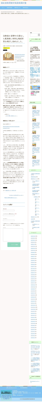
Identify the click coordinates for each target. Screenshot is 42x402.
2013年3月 (33, 333)
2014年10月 (33, 309)
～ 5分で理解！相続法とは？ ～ (11, 115)
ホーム (3, 7)
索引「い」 (37, 201)
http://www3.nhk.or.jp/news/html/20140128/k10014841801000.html (20, 56)
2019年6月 (33, 258)
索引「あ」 (37, 198)
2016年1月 (33, 282)
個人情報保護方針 (23, 387)
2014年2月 (33, 315)
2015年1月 (33, 303)
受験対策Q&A (25, 7)
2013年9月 (33, 325)
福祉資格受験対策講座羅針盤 (13, 3)
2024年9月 (33, 238)
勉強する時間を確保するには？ (11, 197)
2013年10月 (33, 323)
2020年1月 (33, 244)
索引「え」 (37, 207)
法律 (15, 190)
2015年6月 (33, 295)
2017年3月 (33, 268)
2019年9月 (33, 252)
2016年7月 (33, 272)
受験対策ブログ (8, 190)
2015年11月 (33, 284)
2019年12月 (33, 246)
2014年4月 (33, 311)
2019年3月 (33, 264)
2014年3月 (33, 313)
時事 (13, 190)
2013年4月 (33, 331)
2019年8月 (33, 254)
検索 (31, 32)
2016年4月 (33, 278)
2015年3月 (33, 299)
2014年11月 (33, 307)
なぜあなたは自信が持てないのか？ (16, 195)
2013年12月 (33, 319)
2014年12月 (33, 305)
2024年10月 (33, 236)
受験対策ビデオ (17, 7)
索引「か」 (37, 213)
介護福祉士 (36, 196)
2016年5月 (33, 276)
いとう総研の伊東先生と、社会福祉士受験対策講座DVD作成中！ (35, 359)
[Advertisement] (21, 24)
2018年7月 (33, 266)
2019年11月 (33, 248)
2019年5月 (33, 260)
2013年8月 (33, 327)
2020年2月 (33, 242)
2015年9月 (33, 288)
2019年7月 (33, 256)
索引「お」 (37, 210)
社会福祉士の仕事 (35, 227)
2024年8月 (33, 240)
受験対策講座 (9, 7)
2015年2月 (33, 301)
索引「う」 (37, 204)
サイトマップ (33, 387)
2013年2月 (33, 335)
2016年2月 (33, 280)
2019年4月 (33, 262)
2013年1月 (33, 337)
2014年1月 (33, 317)
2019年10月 (33, 250)
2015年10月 (33, 286)
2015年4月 (33, 297)
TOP (7, 11)
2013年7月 (33, 329)
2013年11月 (33, 321)
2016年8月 (33, 270)
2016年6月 (33, 274)
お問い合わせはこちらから (11, 387)
